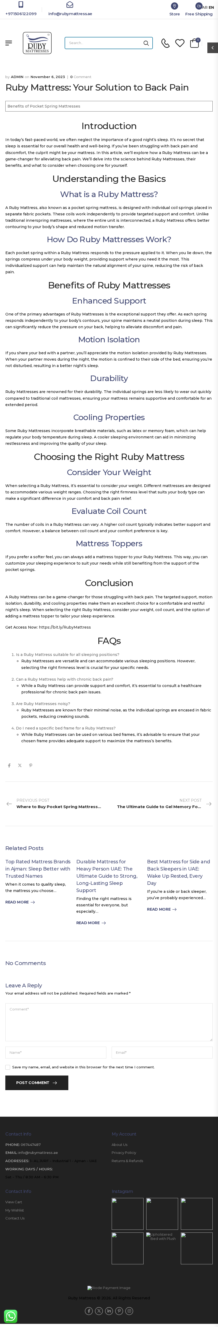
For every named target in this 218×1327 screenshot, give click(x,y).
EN (211, 7)
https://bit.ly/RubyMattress (65, 627)
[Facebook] (9, 765)
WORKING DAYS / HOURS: (29, 1169)
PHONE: (12, 1144)
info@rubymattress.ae (69, 13)
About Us (119, 1145)
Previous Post (62, 803)
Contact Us (14, 1218)
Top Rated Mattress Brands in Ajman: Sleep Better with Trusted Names (37, 869)
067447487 (31, 1144)
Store (174, 13)
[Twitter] (20, 765)
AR (205, 7)
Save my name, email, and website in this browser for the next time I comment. (83, 1067)
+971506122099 (20, 13)
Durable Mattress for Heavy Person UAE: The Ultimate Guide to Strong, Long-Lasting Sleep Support (106, 876)
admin (17, 77)
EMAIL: (11, 1152)
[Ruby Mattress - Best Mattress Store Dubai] (37, 43)
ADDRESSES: (17, 1161)
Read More (17, 902)
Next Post (165, 803)
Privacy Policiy (124, 1153)
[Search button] (146, 43)
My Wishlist (14, 1210)
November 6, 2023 (48, 77)
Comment (80, 77)
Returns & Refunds (127, 1161)
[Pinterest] (30, 765)
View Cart (13, 1202)
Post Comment (32, 1082)
